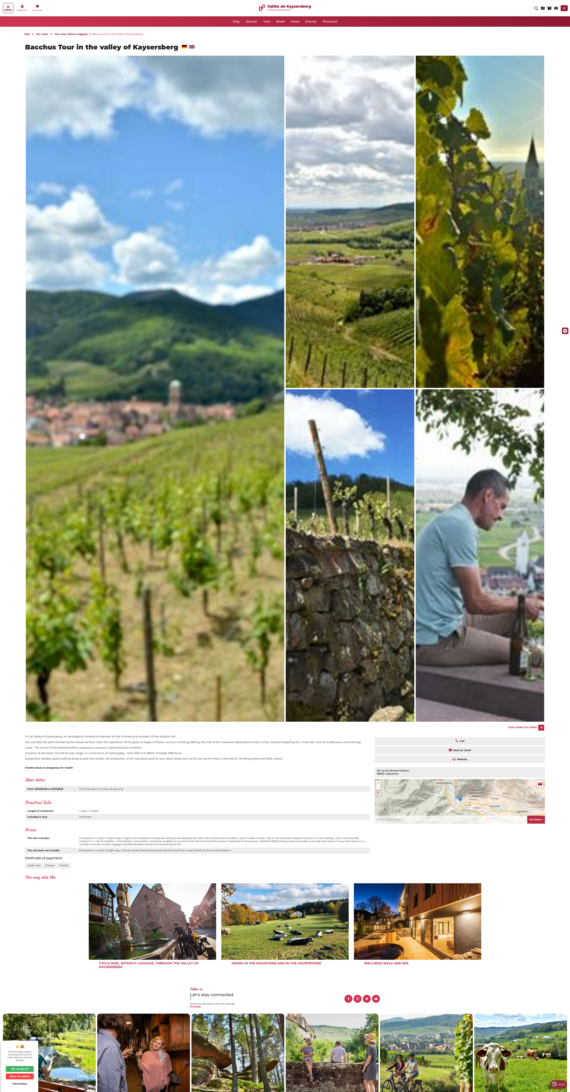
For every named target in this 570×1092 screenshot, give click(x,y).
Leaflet (541, 810)
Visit (267, 21)
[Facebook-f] (348, 999)
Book (280, 21)
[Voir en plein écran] (378, 793)
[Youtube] (376, 999)
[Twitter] (367, 999)
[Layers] (540, 784)
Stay (236, 21)
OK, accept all (19, 1069)
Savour (251, 21)
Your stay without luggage (71, 34)
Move (295, 21)
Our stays (42, 34)
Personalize (19, 1083)
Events (311, 21)
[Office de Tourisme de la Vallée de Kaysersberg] (350, 222)
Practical (330, 21)
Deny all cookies (20, 1076)
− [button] (378, 787)
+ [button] (378, 783)
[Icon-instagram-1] (358, 999)
